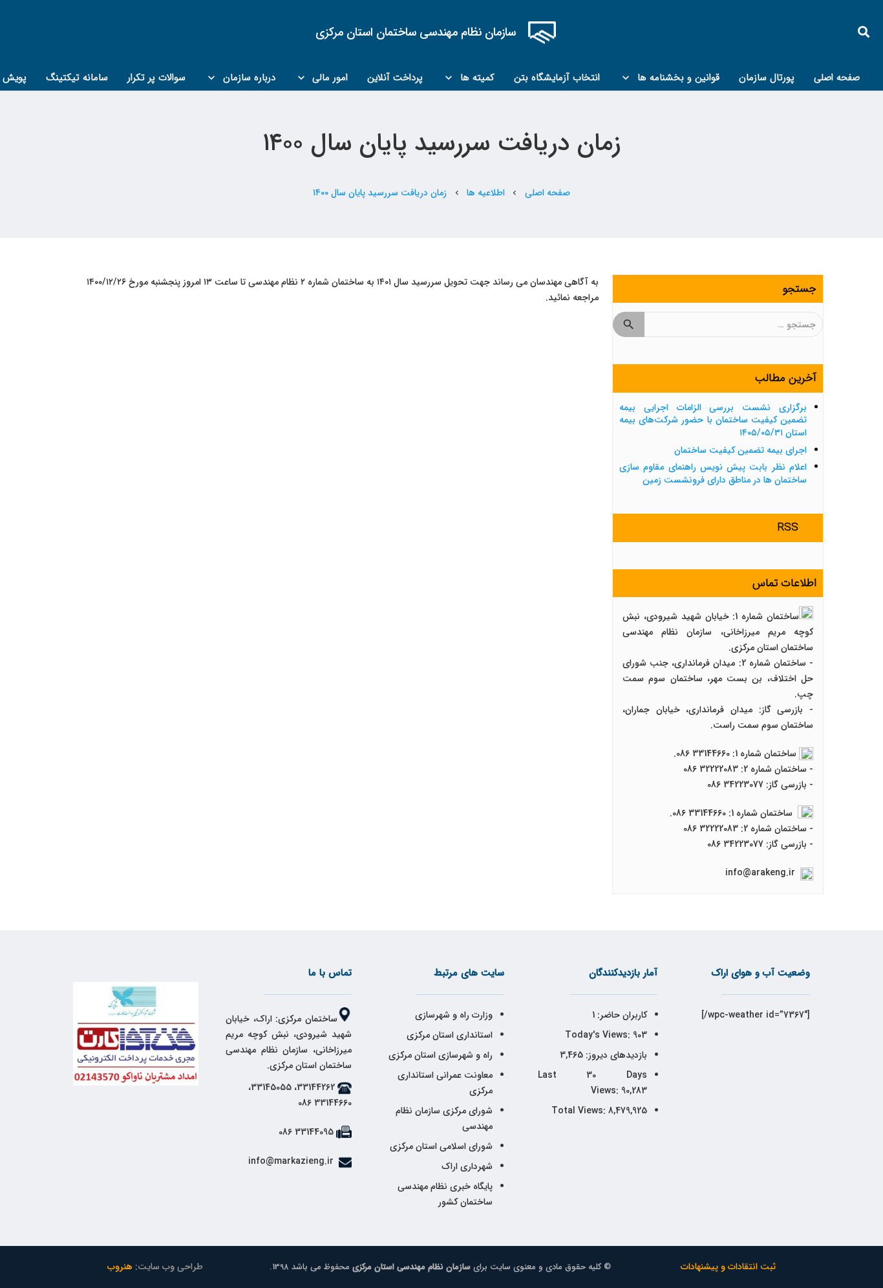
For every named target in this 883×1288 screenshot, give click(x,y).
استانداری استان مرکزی (450, 1035)
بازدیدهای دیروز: (615, 1055)
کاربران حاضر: (621, 1015)
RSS (788, 527)
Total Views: (579, 1111)
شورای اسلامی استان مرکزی (441, 1146)
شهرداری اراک (467, 1166)
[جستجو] (864, 32)
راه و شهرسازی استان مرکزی (440, 1055)
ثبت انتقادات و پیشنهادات (728, 1267)
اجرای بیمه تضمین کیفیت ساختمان (740, 450)
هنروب (120, 1267)
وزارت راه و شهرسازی (452, 1015)
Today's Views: (599, 1035)
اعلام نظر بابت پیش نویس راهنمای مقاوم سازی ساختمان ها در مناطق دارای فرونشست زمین (713, 473)
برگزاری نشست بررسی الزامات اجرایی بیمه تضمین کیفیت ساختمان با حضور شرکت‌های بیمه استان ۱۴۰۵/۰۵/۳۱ (713, 420)
